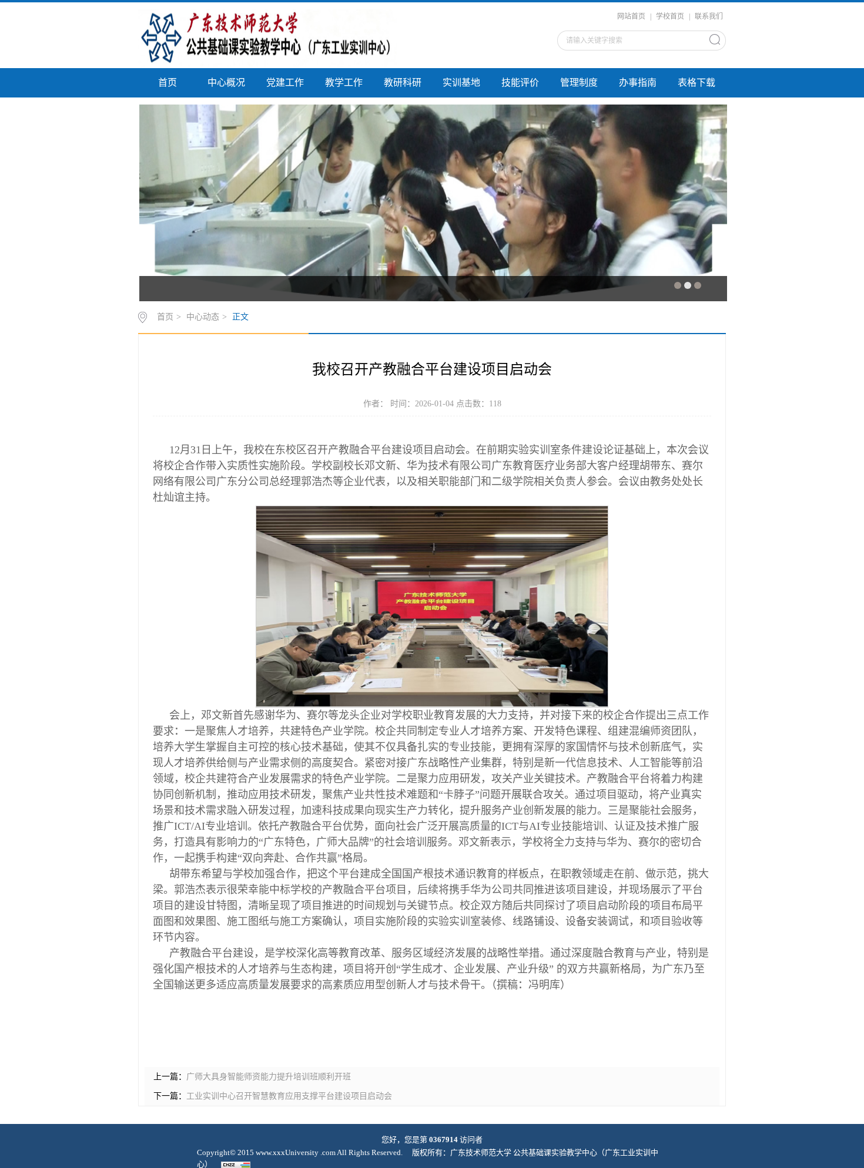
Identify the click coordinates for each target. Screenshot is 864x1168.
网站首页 (631, 16)
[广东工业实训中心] (267, 37)
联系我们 (709, 16)
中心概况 (226, 82)
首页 (167, 82)
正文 (240, 316)
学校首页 (670, 16)
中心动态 (202, 316)
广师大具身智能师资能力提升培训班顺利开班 (268, 1076)
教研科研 (402, 82)
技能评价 (520, 82)
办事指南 (638, 82)
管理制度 (579, 82)
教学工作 (344, 82)
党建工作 (285, 82)
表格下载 (696, 82)
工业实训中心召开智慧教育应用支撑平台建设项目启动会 (289, 1096)
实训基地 (461, 82)
